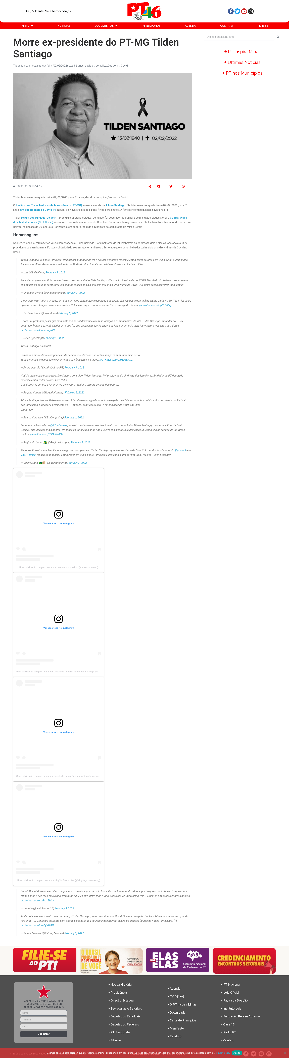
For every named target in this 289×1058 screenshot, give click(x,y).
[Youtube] (244, 11)
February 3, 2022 (55, 272)
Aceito (236, 1052)
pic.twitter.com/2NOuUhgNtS (38, 330)
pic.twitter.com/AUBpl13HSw (38, 900)
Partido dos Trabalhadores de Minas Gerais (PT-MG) (49, 205)
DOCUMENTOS (104, 25)
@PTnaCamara (58, 425)
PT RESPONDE (151, 25)
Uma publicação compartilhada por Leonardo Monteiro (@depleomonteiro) (58, 567)
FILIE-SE (263, 25)
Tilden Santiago (115, 205)
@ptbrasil (180, 450)
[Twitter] (237, 11)
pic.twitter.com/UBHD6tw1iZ (116, 359)
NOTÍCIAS (64, 25)
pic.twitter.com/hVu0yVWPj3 (37, 925)
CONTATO (226, 25)
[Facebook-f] (231, 11)
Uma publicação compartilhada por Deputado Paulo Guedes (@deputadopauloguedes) (62, 776)
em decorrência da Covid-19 (38, 209)
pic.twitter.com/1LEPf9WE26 (47, 434)
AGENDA (190, 25)
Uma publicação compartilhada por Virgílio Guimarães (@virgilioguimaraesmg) (58, 880)
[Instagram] (251, 11)
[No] (284, 1053)
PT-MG (25, 25)
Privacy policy (223, 1052)
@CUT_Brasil (28, 454)
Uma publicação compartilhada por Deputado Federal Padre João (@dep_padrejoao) (61, 671)
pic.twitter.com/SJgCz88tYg (155, 305)
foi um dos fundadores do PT (39, 217)
